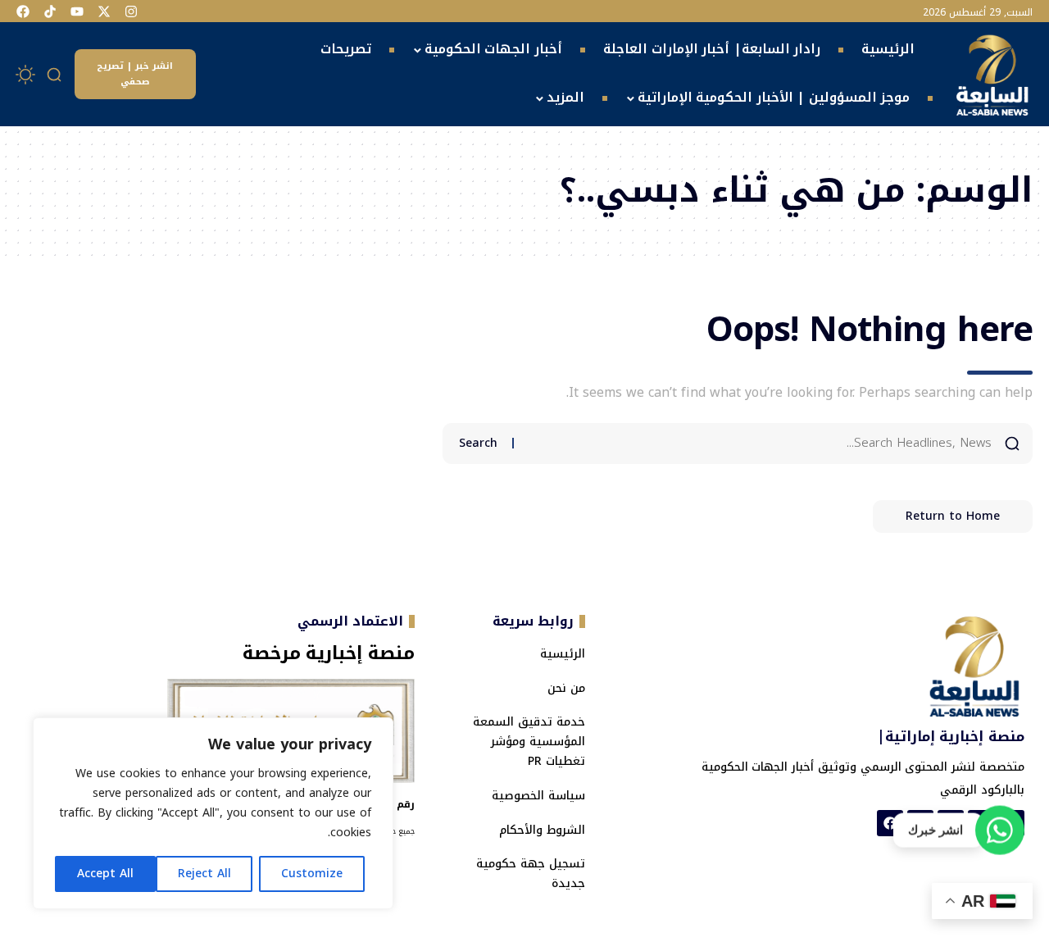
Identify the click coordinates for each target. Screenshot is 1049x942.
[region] (213, 813)
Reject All (204, 873)
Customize (312, 873)
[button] (55, 74)
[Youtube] (77, 11)
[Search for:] (759, 443)
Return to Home (953, 516)
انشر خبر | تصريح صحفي (135, 73)
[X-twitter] (104, 11)
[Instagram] (131, 11)
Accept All (105, 873)
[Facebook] (23, 11)
